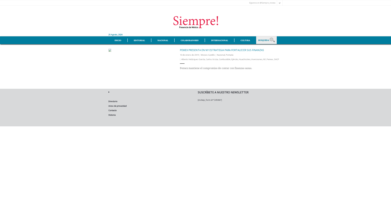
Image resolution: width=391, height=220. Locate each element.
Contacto (112, 110)
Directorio (112, 101)
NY (264, 59)
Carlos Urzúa (212, 59)
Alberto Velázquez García (193, 59)
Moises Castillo (208, 54)
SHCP (276, 59)
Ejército (234, 59)
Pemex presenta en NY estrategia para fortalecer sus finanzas (222, 50)
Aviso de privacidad (117, 106)
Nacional (221, 54)
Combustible (224, 59)
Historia (112, 115)
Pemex (270, 59)
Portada (229, 54)
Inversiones (256, 59)
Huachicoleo (244, 59)
